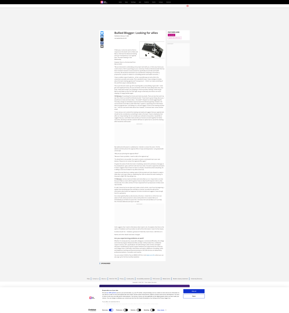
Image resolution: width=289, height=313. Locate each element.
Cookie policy (130, 279)
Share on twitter (101, 39)
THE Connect (156, 279)
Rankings (133, 2)
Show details (160, 310)
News (126, 2)
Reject (194, 296)
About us (104, 279)
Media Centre (166, 279)
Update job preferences (175, 38)
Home (120, 2)
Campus (161, 2)
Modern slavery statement (180, 279)
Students (146, 2)
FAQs (88, 279)
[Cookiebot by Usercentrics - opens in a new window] (92, 310)
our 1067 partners (112, 292)
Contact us (96, 279)
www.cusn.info (150, 255)
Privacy (122, 279)
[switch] (126, 310)
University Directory (196, 279)
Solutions (168, 2)
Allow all (194, 291)
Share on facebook (101, 43)
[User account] (187, 6)
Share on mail (101, 46)
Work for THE (113, 279)
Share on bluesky (101, 32)
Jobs (140, 2)
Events (153, 2)
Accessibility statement (143, 279)
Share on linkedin (101, 36)
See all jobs (171, 35)
